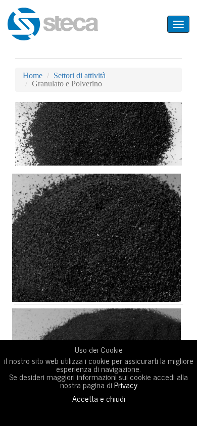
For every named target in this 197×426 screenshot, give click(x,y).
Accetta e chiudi (98, 398)
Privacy (125, 384)
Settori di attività (80, 75)
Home (32, 75)
